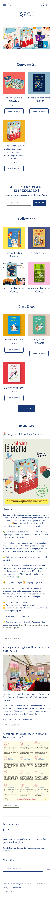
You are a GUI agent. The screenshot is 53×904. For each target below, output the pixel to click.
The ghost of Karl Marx (14, 387)
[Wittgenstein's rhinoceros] (39, 325)
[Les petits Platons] (26, 14)
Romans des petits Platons (14, 290)
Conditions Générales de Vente (36, 884)
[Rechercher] (9, 4)
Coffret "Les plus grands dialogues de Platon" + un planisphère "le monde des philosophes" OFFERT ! (14, 152)
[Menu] (4, 4)
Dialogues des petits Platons (39, 290)
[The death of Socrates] (14, 325)
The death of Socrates (14, 339)
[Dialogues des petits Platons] (39, 273)
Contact (6, 884)
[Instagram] (9, 830)
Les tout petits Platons (14, 254)
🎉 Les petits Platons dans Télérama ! (23, 434)
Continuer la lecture (11, 638)
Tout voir (26, 408)
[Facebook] (3, 830)
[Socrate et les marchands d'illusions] (39, 83)
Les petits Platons (39, 253)
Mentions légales (17, 884)
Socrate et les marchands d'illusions (39, 99)
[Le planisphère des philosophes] (14, 83)
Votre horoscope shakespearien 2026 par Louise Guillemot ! (25, 735)
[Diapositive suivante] (47, 37)
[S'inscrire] (48, 869)
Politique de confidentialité (12, 887)
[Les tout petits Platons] (14, 238)
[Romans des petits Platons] (14, 273)
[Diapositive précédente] (5, 37)
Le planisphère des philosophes (14, 99)
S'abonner (39, 203)
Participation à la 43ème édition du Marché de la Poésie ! (26, 649)
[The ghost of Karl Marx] (14, 373)
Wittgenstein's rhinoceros (39, 341)
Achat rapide (14, 111)
